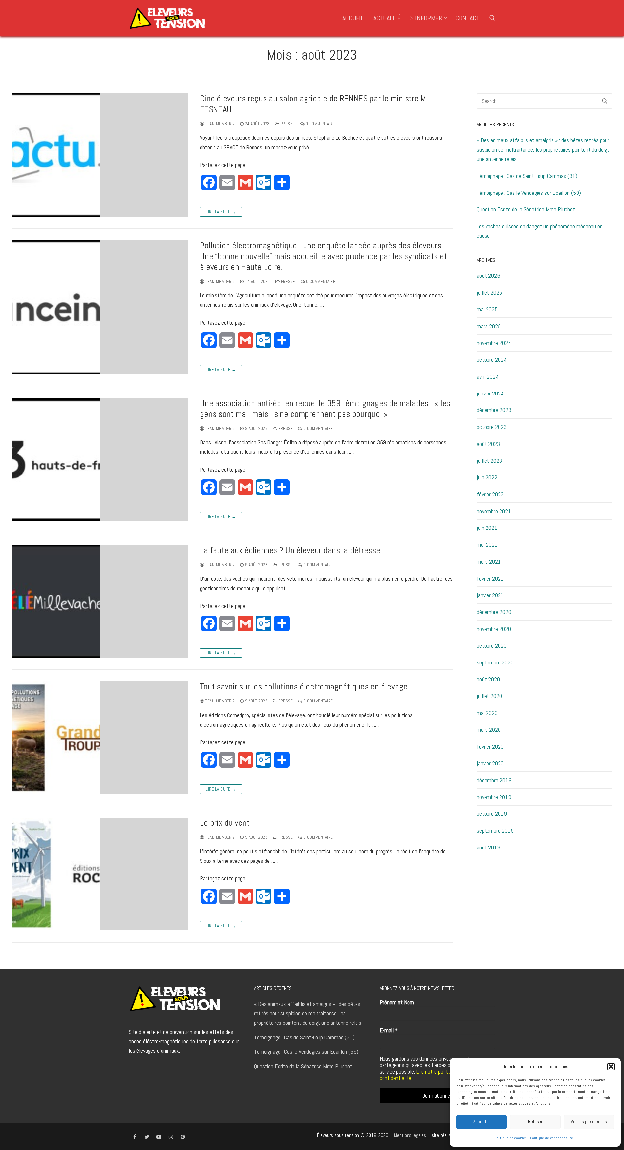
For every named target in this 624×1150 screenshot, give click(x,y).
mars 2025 (489, 326)
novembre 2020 (494, 629)
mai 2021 (487, 544)
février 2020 (490, 746)
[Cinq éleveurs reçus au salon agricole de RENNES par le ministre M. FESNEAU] (100, 155)
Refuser (535, 1121)
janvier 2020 (490, 763)
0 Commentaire (320, 124)
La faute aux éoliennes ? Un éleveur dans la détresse (290, 550)
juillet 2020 (489, 696)
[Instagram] (170, 1136)
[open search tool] (492, 18)
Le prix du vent (225, 823)
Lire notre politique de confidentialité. (421, 1075)
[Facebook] (134, 1136)
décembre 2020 (494, 612)
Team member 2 (219, 124)
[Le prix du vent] (100, 874)
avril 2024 (488, 376)
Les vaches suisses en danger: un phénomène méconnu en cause (540, 230)
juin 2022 (487, 477)
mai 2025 (487, 309)
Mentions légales (410, 1135)
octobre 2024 (492, 359)
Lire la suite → (221, 212)
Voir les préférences (589, 1121)
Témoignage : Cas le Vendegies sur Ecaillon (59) (529, 192)
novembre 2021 (494, 511)
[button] (611, 1066)
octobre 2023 (492, 427)
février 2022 (490, 494)
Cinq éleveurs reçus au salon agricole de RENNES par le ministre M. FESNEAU (314, 104)
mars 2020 (489, 729)
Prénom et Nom (397, 1002)
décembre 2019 (494, 780)
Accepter (481, 1121)
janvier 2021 (490, 595)
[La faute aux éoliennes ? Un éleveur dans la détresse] (100, 601)
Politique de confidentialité (551, 1138)
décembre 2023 (494, 410)
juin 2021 (487, 527)
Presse (287, 124)
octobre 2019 (492, 813)
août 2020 (488, 679)
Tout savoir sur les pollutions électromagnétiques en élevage (304, 686)
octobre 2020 (492, 645)
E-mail (389, 1030)
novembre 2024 (494, 343)
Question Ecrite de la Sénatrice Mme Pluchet (526, 209)
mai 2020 (487, 712)
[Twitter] (146, 1136)
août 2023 (488, 444)
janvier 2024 (490, 393)
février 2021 (490, 578)
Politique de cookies (510, 1138)
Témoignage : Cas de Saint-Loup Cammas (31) (527, 176)
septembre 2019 (495, 830)
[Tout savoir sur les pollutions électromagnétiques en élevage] (100, 737)
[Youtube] (158, 1136)
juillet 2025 (489, 292)
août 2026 (488, 275)
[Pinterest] (182, 1136)
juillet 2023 (489, 460)
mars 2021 (489, 561)
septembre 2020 (495, 662)
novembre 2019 (494, 797)
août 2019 (488, 847)
